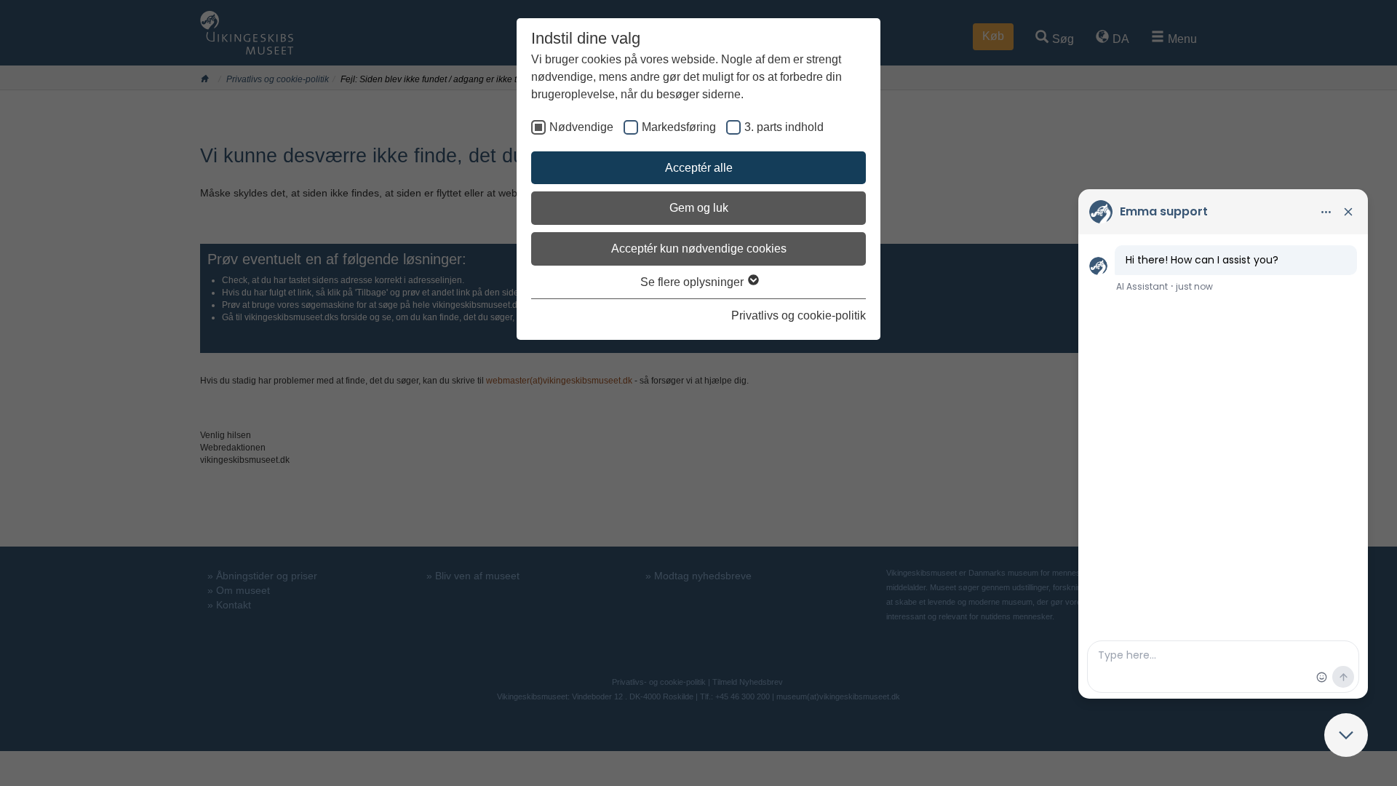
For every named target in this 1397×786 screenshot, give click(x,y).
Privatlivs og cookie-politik (798, 315)
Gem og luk (698, 208)
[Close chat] (1346, 735)
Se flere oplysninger (693, 282)
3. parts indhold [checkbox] (784, 127)
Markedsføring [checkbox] (679, 127)
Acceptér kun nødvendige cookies (699, 248)
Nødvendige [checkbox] (581, 127)
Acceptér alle (699, 168)
